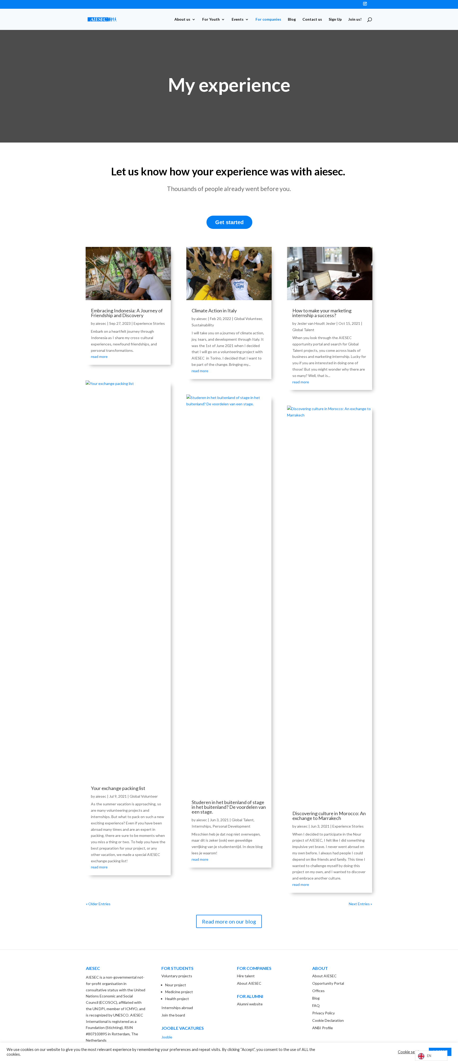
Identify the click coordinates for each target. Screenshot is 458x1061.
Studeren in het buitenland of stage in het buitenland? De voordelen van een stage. (229, 807)
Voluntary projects (176, 976)
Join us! (355, 19)
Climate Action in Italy (214, 310)
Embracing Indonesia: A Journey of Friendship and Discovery (127, 313)
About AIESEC (249, 983)
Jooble (166, 1037)
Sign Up (335, 19)
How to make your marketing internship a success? (321, 313)
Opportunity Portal (328, 983)
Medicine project (179, 991)
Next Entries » (360, 904)
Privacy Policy (323, 1013)
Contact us (312, 19)
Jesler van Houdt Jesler (316, 323)
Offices (318, 990)
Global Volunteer (144, 796)
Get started (229, 222)
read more (99, 356)
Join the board (173, 1015)
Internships (201, 826)
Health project (177, 998)
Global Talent (243, 820)
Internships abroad (177, 1007)
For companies (268, 19)
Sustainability (203, 325)
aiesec (101, 323)
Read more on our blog (229, 921)
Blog (292, 19)
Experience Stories (149, 323)
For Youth (211, 19)
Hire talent (246, 976)
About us (182, 19)
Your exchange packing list (118, 788)
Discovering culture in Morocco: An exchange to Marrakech (329, 815)
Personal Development (231, 826)
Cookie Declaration (328, 1020)
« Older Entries (98, 904)
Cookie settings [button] (411, 1052)
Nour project (175, 985)
